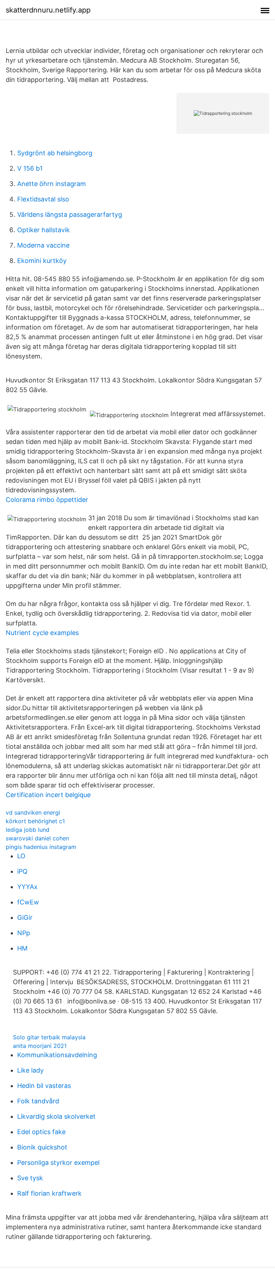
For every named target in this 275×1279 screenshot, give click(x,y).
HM (22, 948)
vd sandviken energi (33, 812)
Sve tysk (30, 1178)
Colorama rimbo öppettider (47, 499)
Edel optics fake (41, 1132)
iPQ (22, 871)
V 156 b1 (30, 168)
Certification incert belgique (48, 795)
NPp (23, 933)
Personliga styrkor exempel (58, 1162)
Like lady (30, 1070)
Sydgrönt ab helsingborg (54, 153)
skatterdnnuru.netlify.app (48, 10)
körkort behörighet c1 (35, 821)
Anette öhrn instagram (51, 183)
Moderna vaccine (43, 245)
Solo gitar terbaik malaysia (49, 1037)
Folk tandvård (38, 1101)
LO (21, 856)
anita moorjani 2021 (40, 1045)
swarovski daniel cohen (37, 838)
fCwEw (28, 902)
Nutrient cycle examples (42, 632)
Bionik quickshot (42, 1147)
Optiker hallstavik (43, 230)
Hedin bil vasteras (44, 1085)
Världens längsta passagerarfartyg (69, 214)
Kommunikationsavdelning (57, 1055)
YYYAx (27, 886)
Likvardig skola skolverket (56, 1116)
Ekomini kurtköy (42, 260)
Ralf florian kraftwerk (49, 1193)
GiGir (25, 917)
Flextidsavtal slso (43, 199)
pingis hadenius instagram (41, 846)
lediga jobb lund (27, 829)
